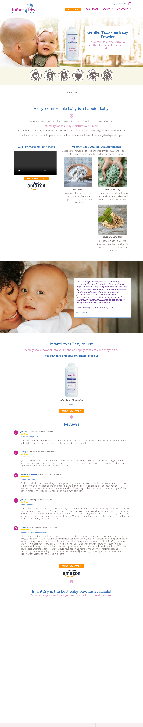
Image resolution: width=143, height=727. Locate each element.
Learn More (91, 9)
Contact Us (124, 9)
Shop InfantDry (36, 178)
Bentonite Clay (113, 189)
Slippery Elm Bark (112, 237)
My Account (117, 4)
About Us (107, 9)
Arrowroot (78, 189)
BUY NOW (73, 9)
